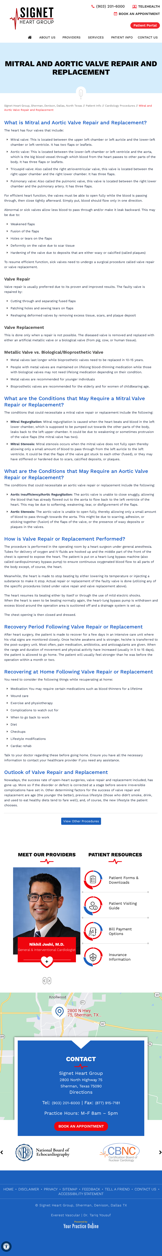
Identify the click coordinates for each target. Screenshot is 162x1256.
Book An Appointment (81, 1126)
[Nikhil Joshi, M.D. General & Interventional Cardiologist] (46, 910)
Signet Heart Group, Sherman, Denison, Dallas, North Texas (43, 105)
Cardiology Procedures (120, 105)
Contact (81, 1059)
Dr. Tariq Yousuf (97, 1215)
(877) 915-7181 (107, 1103)
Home (30, 37)
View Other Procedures (81, 821)
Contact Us (148, 37)
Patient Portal (145, 25)
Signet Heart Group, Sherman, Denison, (74, 1205)
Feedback (91, 1189)
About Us (47, 37)
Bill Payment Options (120, 931)
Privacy (51, 1189)
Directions (81, 1092)
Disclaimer (28, 1189)
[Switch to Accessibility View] (6, 1246)
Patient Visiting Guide (123, 905)
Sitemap (69, 1189)
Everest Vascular (65, 1215)
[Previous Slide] (44, 980)
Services (96, 37)
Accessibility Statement (81, 1194)
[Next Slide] (49, 980)
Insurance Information (120, 956)
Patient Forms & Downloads (123, 879)
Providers (71, 37)
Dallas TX (119, 1205)
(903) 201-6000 (110, 6)
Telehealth (149, 6)
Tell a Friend (117, 1189)
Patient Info (122, 37)
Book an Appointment (139, 14)
